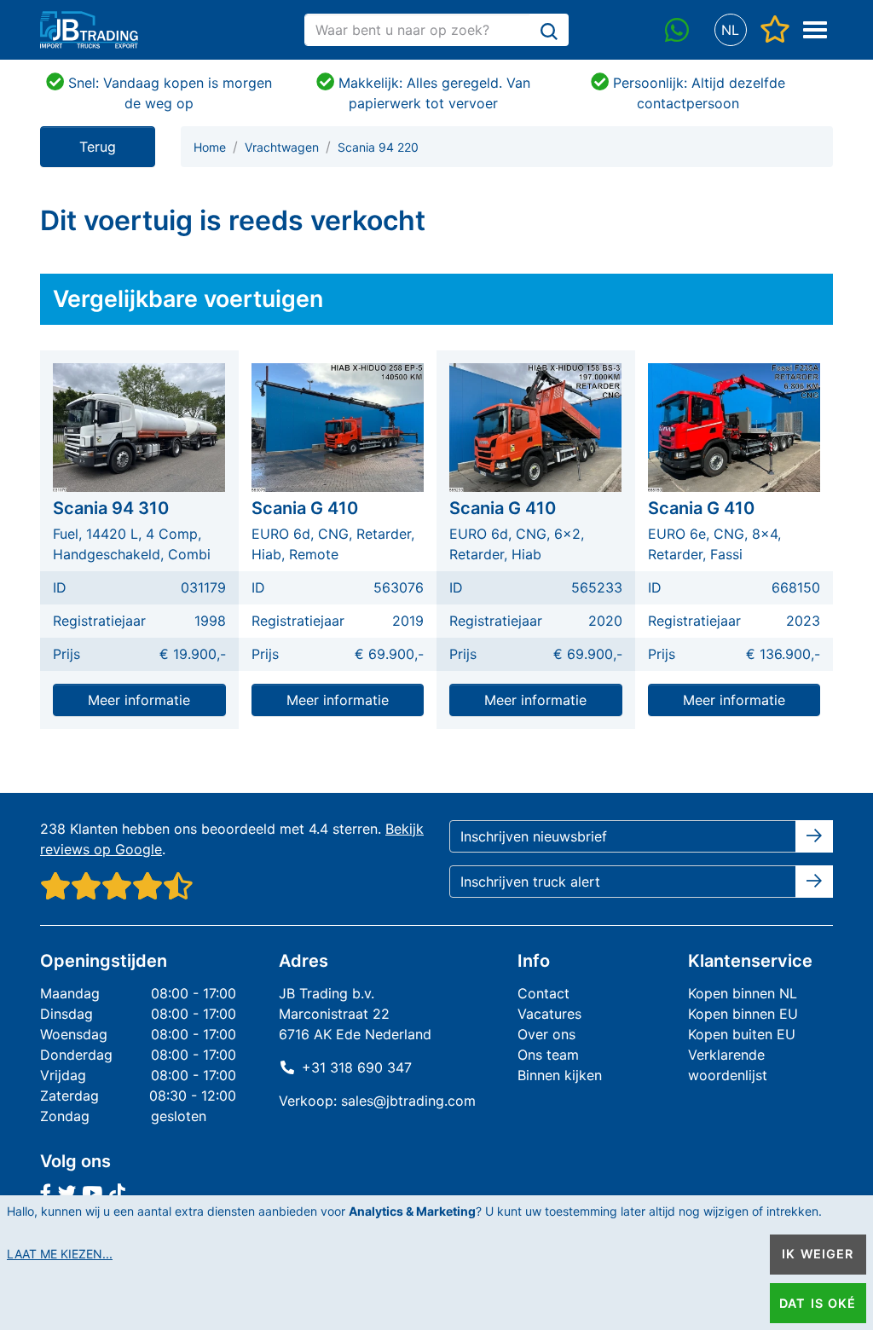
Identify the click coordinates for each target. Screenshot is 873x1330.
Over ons (546, 1034)
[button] (730, 30)
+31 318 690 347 (357, 1067)
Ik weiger (817, 1253)
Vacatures (549, 1013)
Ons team (548, 1054)
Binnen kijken (559, 1075)
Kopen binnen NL (742, 993)
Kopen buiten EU (741, 1034)
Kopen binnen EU (743, 1013)
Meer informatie (139, 699)
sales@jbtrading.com (408, 1100)
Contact (543, 993)
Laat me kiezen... (60, 1253)
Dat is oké (817, 1303)
